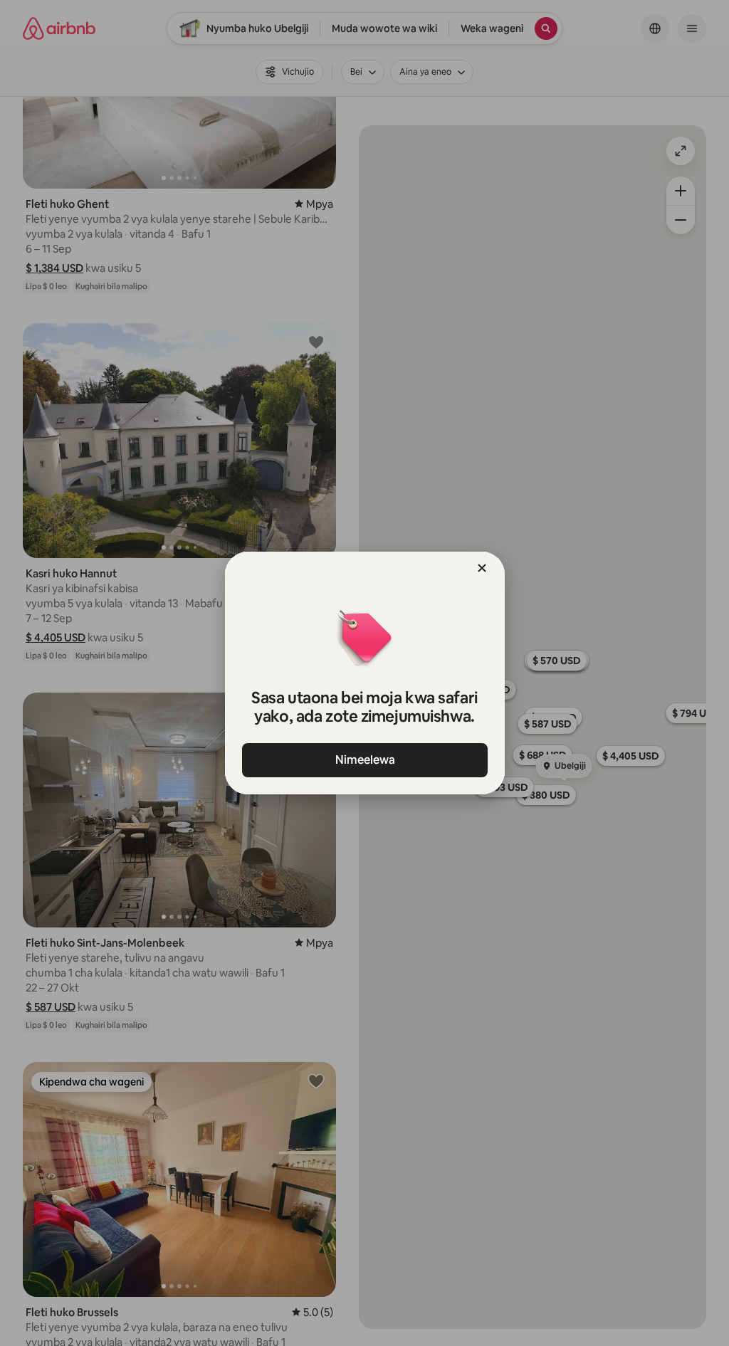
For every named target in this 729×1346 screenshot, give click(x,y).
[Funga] (482, 568)
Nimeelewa (364, 759)
